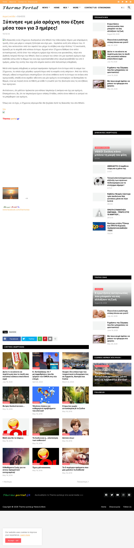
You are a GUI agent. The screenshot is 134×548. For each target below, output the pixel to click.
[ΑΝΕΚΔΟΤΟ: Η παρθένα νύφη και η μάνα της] (99, 169)
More (76, 7)
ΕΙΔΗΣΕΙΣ (21, 16)
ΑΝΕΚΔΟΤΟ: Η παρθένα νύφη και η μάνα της (118, 167)
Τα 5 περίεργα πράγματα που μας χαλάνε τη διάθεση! (75, 468)
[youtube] (126, 2)
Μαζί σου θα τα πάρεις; (13, 438)
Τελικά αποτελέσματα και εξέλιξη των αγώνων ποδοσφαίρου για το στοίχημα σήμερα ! (119, 181)
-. (11, 207)
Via (4, 109)
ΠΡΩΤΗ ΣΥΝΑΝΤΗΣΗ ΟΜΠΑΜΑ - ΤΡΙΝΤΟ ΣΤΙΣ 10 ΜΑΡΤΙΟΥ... (118, 212)
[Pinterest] (45, 339)
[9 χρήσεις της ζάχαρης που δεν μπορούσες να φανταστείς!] (99, 70)
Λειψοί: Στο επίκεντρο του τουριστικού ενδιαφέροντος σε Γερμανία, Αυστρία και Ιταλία (75, 375)
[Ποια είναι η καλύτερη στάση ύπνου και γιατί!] (99, 43)
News (45, 7)
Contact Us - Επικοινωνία (27, 2)
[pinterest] (130, 2)
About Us (12, 2)
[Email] (50, 339)
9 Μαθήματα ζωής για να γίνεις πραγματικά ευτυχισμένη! (14, 469)
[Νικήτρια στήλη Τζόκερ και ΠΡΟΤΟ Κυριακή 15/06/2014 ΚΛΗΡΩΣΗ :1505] (99, 226)
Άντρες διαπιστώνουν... (14, 406)
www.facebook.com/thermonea (16, 209)
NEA (65, 7)
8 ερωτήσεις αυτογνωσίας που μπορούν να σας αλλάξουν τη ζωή (115, 27)
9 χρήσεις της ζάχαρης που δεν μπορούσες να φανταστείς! (117, 69)
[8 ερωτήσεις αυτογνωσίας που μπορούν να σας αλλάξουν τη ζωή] (99, 27)
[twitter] (122, 2)
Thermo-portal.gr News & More (32, 507)
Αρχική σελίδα (9, 16)
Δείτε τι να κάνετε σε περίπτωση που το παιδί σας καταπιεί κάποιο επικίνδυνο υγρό (16, 375)
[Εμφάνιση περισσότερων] (55, 339)
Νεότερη (8, 482)
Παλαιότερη (82, 482)
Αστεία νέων (68, 438)
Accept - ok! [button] (13, 540)
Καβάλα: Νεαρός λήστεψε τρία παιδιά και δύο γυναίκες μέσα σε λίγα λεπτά (119, 197)
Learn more (25, 535)
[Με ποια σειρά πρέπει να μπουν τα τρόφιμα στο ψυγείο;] (99, 84)
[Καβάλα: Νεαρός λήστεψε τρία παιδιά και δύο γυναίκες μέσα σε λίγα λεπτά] (99, 197)
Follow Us (127, 507)
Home (5, 2)
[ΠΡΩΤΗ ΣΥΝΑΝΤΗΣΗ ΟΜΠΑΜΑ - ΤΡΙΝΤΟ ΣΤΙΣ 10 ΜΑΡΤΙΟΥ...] (99, 213)
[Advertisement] (48, 159)
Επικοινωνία (114, 507)
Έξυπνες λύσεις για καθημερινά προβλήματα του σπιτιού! (43, 408)
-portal (11, 118)
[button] (123, 7)
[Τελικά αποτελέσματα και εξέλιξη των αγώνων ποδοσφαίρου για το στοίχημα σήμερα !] (99, 181)
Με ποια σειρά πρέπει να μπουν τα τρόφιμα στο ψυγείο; (118, 83)
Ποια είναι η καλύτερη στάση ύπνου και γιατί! (117, 41)
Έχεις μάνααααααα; (41, 467)
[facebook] (118, 2)
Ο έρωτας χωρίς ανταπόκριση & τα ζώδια (73, 407)
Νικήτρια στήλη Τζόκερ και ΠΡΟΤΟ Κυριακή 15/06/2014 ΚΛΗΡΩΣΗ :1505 (118, 227)
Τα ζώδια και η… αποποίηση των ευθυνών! (45, 439)
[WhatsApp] (40, 339)
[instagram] (123, 495)
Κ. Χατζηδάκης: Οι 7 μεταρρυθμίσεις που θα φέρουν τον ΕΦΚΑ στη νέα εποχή (44, 375)
